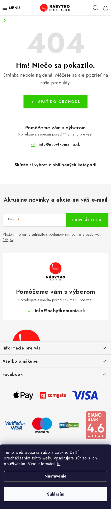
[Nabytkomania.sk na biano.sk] (95, 424)
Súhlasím (55, 494)
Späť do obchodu (59, 101)
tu (58, 464)
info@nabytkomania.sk (59, 144)
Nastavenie (55, 476)
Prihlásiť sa (87, 219)
